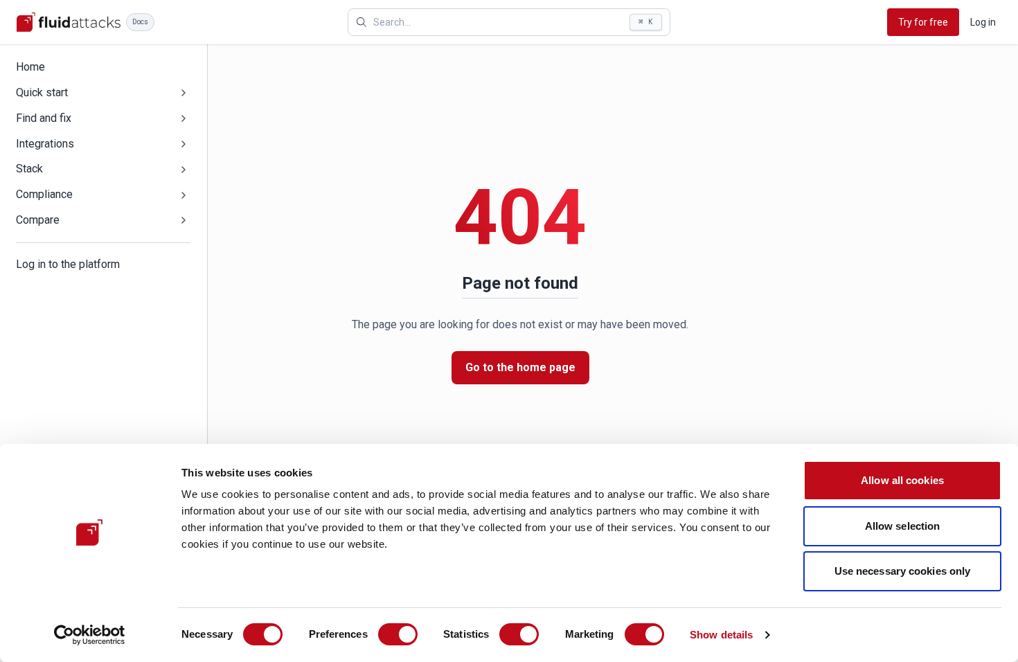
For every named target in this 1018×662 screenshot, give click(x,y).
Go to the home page (520, 367)
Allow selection (902, 526)
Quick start (42, 92)
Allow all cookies (902, 480)
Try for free (923, 22)
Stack (29, 168)
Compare (38, 219)
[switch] (398, 634)
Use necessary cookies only (902, 571)
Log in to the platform (68, 264)
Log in (983, 22)
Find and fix (43, 118)
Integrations (45, 143)
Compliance (44, 194)
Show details (721, 635)
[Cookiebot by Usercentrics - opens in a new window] (89, 635)
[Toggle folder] (183, 92)
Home (30, 66)
